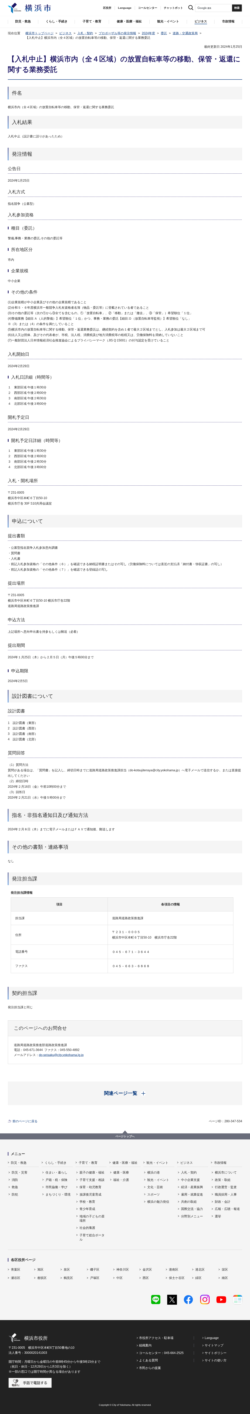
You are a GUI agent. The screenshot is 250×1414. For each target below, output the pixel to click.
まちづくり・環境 (58, 1194)
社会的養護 (87, 1227)
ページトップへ (125, 1136)
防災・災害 (19, 1172)
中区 (119, 1278)
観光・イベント (157, 1162)
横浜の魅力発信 (158, 1201)
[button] (125, 1093)
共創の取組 (189, 1201)
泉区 (67, 1269)
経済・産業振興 (192, 1187)
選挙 (218, 1216)
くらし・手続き (56, 1162)
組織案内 (145, 1345)
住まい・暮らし (56, 1172)
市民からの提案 (150, 1368)
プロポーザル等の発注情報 (117, 33)
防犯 (15, 1194)
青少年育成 (87, 1209)
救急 (15, 1187)
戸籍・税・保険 (56, 1180)
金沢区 (147, 1269)
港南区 (173, 1269)
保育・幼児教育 (90, 1187)
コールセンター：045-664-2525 (161, 1353)
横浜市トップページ (39, 33)
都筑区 (42, 1278)
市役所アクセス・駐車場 (156, 1338)
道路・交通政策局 (185, 33)
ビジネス (65, 33)
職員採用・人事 (226, 1194)
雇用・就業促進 (192, 1194)
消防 (15, 1180)
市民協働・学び (56, 1187)
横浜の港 (153, 1172)
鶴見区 (68, 1278)
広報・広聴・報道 (227, 1209)
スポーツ (153, 1194)
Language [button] (124, 7)
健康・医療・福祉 (125, 1162)
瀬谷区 (15, 1278)
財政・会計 (222, 1201)
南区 (225, 1278)
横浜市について (226, 1172)
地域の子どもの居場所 (91, 1218)
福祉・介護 (121, 1180)
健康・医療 (121, 1172)
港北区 (200, 1269)
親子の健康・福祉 (91, 1172)
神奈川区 (122, 1269)
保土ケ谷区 (177, 1278)
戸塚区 (94, 1278)
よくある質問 (148, 1360)
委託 (164, 33)
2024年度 (148, 33)
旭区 (40, 1269)
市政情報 (220, 1162)
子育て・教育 (88, 1162)
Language (212, 1338)
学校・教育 (87, 1201)
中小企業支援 (190, 1180)
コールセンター (147, 7)
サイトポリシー (216, 1353)
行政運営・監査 (226, 1187)
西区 (146, 1278)
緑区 (198, 1278)
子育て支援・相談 (91, 1180)
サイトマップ (214, 1345)
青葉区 (15, 1269)
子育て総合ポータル (91, 1237)
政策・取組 (222, 1180)
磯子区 (94, 1269)
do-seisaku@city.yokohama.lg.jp (61, 1055)
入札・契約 (85, 33)
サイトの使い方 (216, 1360)
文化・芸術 (155, 1187)
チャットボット (173, 7)
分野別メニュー (192, 1216)
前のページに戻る (25, 1121)
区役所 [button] (107, 7)
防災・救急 (19, 1162)
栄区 (225, 1269)
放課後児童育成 (90, 1194)
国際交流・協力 (192, 1209)
